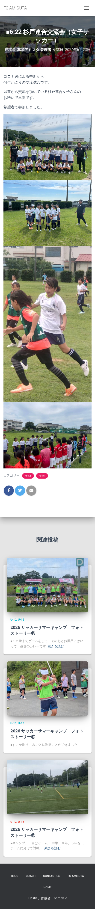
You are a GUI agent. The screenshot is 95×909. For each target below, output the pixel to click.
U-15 (42, 475)
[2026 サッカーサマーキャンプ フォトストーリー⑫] (47, 688)
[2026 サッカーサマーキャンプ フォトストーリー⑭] (47, 584)
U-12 (28, 475)
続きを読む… (57, 646)
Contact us (51, 876)
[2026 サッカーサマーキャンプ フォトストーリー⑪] (47, 786)
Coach (31, 876)
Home (47, 887)
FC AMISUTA (76, 876)
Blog (14, 876)
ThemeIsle (59, 898)
